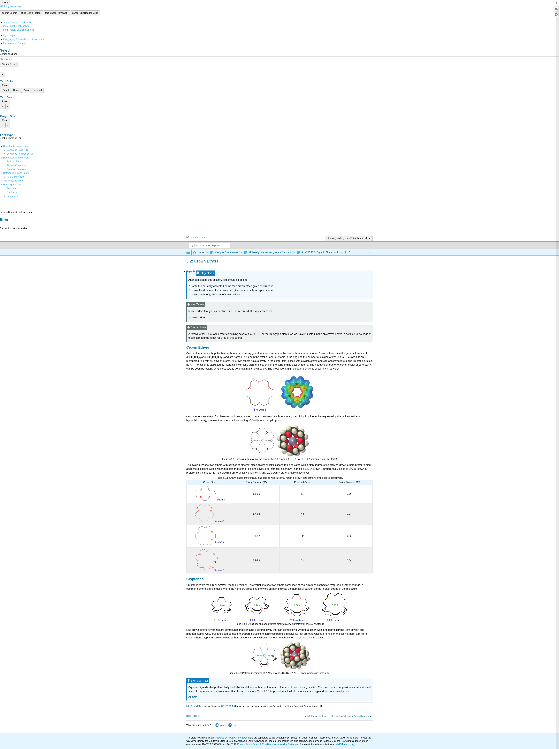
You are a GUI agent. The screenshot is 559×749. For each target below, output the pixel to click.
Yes (222, 725)
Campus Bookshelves (226, 252)
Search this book (8, 54)
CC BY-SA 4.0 (228, 706)
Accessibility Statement (286, 744)
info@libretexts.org (344, 744)
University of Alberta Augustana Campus (269, 252)
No (234, 725)
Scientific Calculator (17, 169)
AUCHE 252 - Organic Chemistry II (319, 252)
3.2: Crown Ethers (195, 706)
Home (201, 252)
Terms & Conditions (263, 744)
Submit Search (9, 64)
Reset (5, 85)
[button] (12, 192)
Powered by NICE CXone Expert (232, 737)
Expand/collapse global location (371, 251)
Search (191, 245)
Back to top (191, 716)
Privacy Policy (244, 744)
